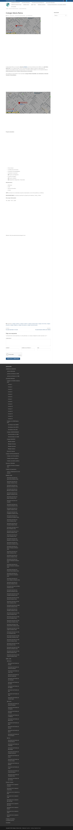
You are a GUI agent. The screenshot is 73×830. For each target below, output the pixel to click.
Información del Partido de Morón (13, 731)
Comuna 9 (10, 403)
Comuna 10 (10, 406)
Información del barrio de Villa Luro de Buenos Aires (13, 632)
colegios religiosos (14, 325)
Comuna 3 (10, 389)
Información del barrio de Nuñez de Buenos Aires (12, 552)
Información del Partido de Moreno (13, 727)
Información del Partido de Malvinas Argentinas (13, 675)
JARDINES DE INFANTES (11, 368)
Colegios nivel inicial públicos (13, 455)
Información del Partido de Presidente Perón (13, 775)
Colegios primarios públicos (12, 458)
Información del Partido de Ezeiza (13, 756)
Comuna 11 (10, 408)
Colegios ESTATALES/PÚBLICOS (12, 453)
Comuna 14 (10, 416)
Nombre (8, 347)
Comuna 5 (10, 394)
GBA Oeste (9, 701)
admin (8, 15)
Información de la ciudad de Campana (12, 785)
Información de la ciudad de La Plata (13, 793)
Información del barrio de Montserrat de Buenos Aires (12, 543)
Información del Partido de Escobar (13, 664)
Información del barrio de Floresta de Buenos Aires (12, 524)
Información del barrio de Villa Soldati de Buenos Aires (13, 652)
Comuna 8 (10, 401)
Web (38, 347)
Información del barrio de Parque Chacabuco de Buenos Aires (13, 566)
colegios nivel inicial (42, 323)
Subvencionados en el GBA (13, 436)
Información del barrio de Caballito (12, 501)
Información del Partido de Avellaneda (13, 745)
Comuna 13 (10, 413)
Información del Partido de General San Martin (13, 668)
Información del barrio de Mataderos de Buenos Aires (12, 539)
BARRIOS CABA (9, 475)
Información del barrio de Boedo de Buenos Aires (12, 497)
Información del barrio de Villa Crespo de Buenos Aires (13, 613)
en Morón (25, 66)
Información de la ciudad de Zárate (12, 816)
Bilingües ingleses (11, 441)
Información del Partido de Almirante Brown (13, 741)
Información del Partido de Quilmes (13, 764)
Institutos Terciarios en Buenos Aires (13, 466)
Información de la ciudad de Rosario (12, 808)
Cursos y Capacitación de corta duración (13, 472)
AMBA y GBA (8, 658)
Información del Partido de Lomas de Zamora (13, 771)
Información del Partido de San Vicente (13, 779)
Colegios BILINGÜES (11, 439)
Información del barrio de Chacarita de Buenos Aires (12, 505)
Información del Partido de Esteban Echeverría (13, 752)
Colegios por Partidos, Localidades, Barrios (10, 819)
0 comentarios (29, 15)
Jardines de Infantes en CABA (13, 373)
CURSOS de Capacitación (11, 469)
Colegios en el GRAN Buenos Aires (13, 422)
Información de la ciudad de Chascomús (12, 789)
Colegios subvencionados (13, 8)
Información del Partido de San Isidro (13, 683)
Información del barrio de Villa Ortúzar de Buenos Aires (13, 640)
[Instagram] (65, 0)
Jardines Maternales (11, 371)
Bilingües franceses (12, 443)
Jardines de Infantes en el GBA (13, 376)
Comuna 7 (10, 399)
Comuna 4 (10, 391)
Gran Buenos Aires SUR (12, 429)
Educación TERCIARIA (10, 463)
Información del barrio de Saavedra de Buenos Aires (12, 590)
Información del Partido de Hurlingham (13, 708)
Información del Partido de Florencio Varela (13, 760)
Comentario (9, 338)
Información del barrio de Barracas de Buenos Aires (12, 490)
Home (7, 8)
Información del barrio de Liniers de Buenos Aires (12, 535)
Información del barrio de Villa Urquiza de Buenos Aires (13, 655)
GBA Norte (9, 661)
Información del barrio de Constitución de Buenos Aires (13, 516)
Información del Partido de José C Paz (13, 671)
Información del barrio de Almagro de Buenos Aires (12, 482)
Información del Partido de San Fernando (13, 679)
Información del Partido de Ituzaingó (13, 712)
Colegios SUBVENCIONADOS (13, 432)
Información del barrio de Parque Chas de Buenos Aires (13, 570)
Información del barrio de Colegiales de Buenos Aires (12, 513)
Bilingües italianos (11, 448)
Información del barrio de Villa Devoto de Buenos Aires (13, 617)
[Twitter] (66, 0)
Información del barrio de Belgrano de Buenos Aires (12, 493)
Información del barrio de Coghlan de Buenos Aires (12, 509)
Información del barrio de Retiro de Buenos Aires (13, 587)
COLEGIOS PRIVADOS (10, 378)
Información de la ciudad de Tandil (12, 812)
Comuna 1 (10, 384)
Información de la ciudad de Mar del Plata (12, 800)
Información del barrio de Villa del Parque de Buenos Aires (13, 621)
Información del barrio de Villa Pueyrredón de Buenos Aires (13, 636)
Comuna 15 (10, 418)
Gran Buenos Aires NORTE (13, 424)
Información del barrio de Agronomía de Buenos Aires (12, 478)
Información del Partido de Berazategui (13, 748)
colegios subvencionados (32, 325)
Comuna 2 (10, 386)
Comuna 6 (10, 396)
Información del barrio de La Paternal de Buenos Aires (12, 532)
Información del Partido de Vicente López (13, 698)
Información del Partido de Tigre (13, 694)
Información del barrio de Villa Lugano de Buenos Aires (13, 629)
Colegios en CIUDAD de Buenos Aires (13, 381)
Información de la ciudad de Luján (12, 796)
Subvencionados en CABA (13, 434)
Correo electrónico (26, 347)
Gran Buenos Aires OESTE (13, 427)
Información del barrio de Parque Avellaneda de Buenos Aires (13, 560)
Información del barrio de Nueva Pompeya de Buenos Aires (12, 548)
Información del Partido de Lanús (13, 767)
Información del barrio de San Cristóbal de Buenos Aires (13, 594)
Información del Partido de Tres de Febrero (13, 735)
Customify (28, 828)
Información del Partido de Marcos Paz (13, 719)
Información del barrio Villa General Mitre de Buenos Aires (13, 625)
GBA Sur (8, 738)
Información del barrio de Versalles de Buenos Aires (12, 610)
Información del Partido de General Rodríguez (13, 704)
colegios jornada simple (33, 323)
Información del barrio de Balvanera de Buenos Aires (12, 486)
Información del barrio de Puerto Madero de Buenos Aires (13, 579)
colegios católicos (16, 323)
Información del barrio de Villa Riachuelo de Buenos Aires (13, 648)
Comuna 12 (10, 411)
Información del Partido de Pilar (13, 690)
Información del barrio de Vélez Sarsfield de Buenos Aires (13, 606)
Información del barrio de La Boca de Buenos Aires (12, 528)
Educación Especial (11, 451)
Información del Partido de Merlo (13, 723)
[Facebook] (63, 0)
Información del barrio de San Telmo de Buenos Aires (13, 602)
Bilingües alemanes (12, 446)
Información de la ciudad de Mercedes (12, 804)
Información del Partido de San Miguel (13, 687)
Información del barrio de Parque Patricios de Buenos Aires (12, 575)
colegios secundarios (22, 325)
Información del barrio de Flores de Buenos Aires (12, 520)
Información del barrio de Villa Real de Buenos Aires (13, 644)
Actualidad (8, 822)
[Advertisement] (28, 43)
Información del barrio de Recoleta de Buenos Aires (12, 583)
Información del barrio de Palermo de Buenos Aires (12, 556)
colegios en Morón (24, 323)
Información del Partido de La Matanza (13, 716)
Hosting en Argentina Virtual (36, 828)
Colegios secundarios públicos (13, 460)
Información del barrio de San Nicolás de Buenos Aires (13, 598)
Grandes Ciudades (9, 782)
